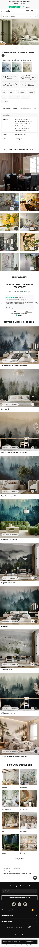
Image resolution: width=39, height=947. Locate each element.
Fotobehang (16, 868)
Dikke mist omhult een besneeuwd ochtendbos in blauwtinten (14, 365)
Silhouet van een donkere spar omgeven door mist (14, 452)
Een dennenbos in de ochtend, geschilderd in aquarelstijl (14, 756)
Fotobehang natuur (8, 871)
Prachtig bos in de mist (8, 496)
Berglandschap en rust (8, 583)
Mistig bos (4, 626)
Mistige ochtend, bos (8, 713)
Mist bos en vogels (7, 669)
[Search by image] (31, 16)
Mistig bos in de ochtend (9, 539)
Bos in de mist (5, 409)
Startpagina (6, 868)
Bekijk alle (19, 859)
